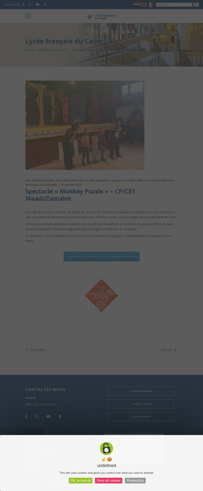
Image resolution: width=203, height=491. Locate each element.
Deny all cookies (108, 480)
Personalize (135, 480)
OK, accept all (80, 480)
